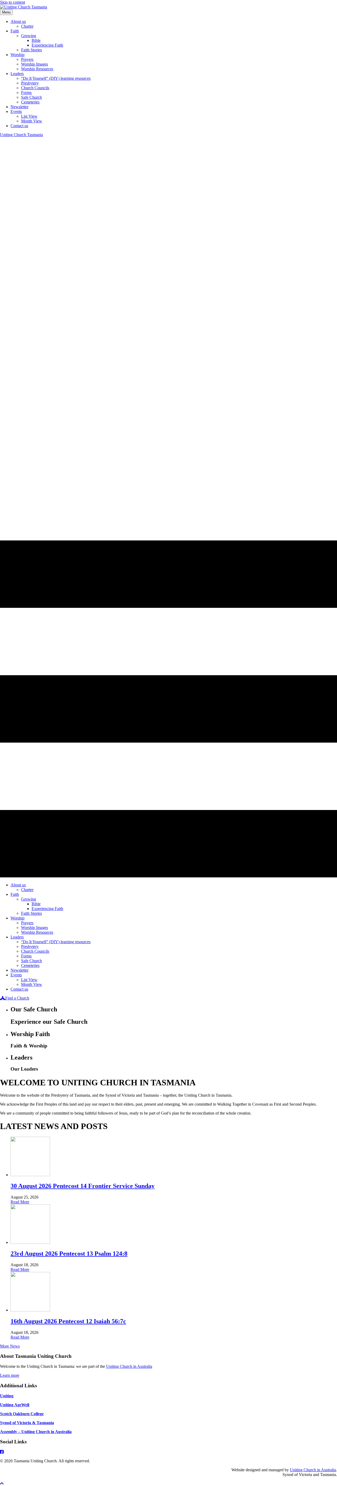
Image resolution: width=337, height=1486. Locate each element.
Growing (28, 35)
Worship (17, 54)
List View (29, 116)
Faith (15, 31)
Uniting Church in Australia (129, 1366)
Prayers (27, 59)
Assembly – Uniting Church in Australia (36, 1431)
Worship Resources (37, 69)
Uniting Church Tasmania (21, 134)
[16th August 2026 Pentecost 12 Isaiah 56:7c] (30, 1310)
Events (16, 111)
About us (18, 21)
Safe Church (31, 97)
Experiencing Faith (47, 45)
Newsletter (19, 107)
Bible (36, 40)
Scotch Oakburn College (22, 1414)
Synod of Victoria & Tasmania (27, 1422)
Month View (31, 121)
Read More (20, 1202)
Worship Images (34, 64)
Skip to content (12, 2)
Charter (27, 26)
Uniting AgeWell (14, 1405)
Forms (26, 92)
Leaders (17, 73)
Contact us (19, 125)
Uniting (6, 1396)
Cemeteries (30, 102)
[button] (2, 1483)
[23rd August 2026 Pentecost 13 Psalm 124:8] (30, 1242)
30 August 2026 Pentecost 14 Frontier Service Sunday (83, 1185)
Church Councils (35, 88)
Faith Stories (31, 50)
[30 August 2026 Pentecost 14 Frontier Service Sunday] (30, 1174)
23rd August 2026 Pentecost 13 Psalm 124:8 (69, 1253)
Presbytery (30, 83)
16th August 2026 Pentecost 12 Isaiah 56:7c (68, 1321)
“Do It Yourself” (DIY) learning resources (56, 78)
